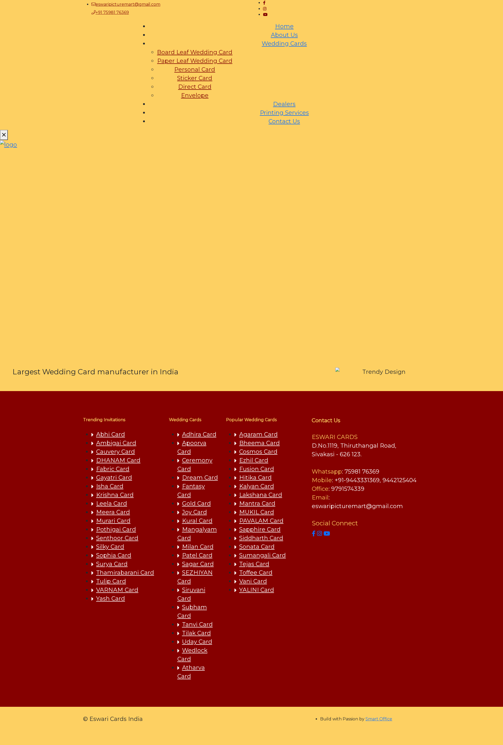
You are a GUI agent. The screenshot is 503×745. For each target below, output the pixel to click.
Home (284, 26)
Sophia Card (113, 555)
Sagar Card (198, 564)
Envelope (195, 95)
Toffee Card (255, 572)
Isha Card (109, 486)
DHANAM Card (118, 460)
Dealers (284, 104)
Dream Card (200, 477)
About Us (284, 34)
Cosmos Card (258, 451)
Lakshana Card (260, 494)
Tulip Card (111, 581)
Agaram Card (258, 434)
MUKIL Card (256, 512)
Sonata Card (257, 546)
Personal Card (194, 69)
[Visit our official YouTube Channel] (327, 533)
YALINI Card (256, 589)
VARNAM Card (117, 589)
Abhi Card (110, 434)
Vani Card (253, 581)
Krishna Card (115, 494)
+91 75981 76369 (112, 12)
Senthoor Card (117, 538)
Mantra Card (257, 503)
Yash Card (110, 598)
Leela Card (111, 503)
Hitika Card (255, 477)
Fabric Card (112, 468)
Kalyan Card (256, 486)
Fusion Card (256, 468)
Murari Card (113, 520)
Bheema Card (259, 443)
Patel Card (197, 555)
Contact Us (284, 121)
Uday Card (197, 641)
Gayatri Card (114, 477)
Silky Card (110, 546)
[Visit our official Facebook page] (313, 533)
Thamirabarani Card (125, 572)
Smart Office (378, 718)
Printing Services (284, 112)
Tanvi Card (197, 624)
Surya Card (112, 564)
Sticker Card (194, 78)
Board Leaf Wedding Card (194, 52)
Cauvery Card (115, 451)
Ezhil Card (253, 460)
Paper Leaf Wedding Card (194, 60)
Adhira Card (199, 434)
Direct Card (194, 86)
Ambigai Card (116, 443)
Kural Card (197, 520)
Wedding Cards (284, 43)
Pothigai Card (116, 529)
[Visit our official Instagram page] (319, 533)
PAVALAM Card (261, 520)
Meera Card (113, 512)
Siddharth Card (261, 538)
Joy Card (194, 512)
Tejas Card (254, 564)
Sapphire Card (260, 529)
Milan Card (198, 546)
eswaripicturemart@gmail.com (128, 4)
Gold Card (196, 503)
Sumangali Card (262, 555)
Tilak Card (196, 633)
